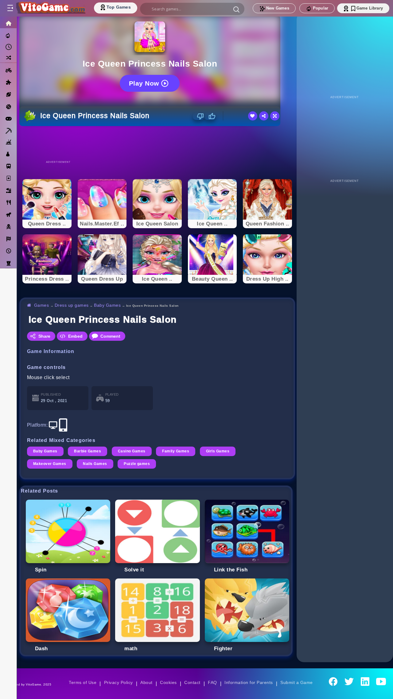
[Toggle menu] (10, 8)
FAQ (212, 682)
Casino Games (132, 451)
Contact (192, 682)
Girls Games (217, 451)
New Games (277, 8)
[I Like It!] (210, 116)
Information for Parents (248, 682)
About (146, 682)
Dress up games (72, 305)
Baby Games (107, 305)
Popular (320, 8)
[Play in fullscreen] (274, 116)
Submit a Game (296, 682)
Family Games (175, 451)
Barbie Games (87, 451)
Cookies (168, 682)
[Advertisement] (157, 143)
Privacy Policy (118, 682)
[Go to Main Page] (50, 8)
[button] (236, 9)
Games (41, 305)
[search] (192, 9)
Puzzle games (137, 464)
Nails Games (95, 464)
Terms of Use (82, 682)
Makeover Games (49, 464)
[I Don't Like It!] (198, 116)
